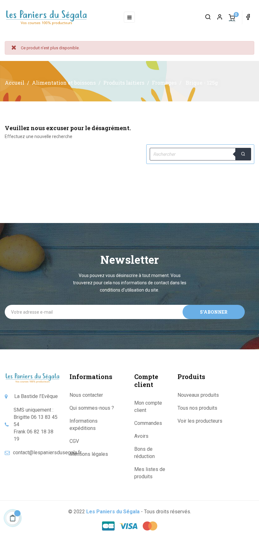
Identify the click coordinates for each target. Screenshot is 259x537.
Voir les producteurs (200, 421)
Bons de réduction (144, 452)
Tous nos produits (197, 408)
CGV (74, 441)
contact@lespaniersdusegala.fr (47, 453)
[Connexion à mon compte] (217, 17)
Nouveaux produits (198, 395)
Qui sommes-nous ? (91, 408)
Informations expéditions (83, 424)
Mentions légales (88, 454)
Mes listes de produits (149, 473)
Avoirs (141, 436)
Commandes (148, 423)
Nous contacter (86, 395)
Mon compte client (148, 406)
